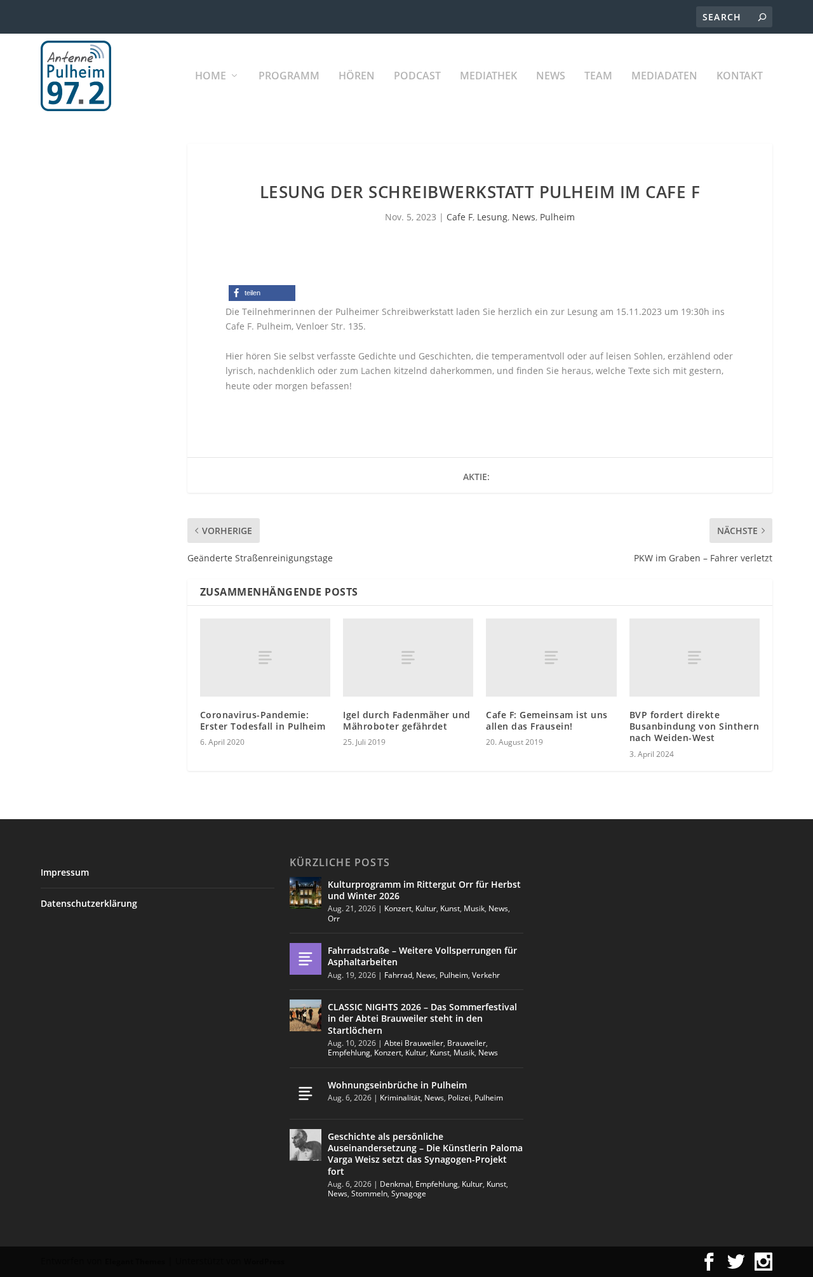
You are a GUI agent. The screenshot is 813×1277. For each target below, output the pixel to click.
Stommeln (369, 1193)
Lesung (492, 217)
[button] (262, 293)
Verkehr (486, 975)
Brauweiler (466, 1043)
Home (210, 76)
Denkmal (396, 1184)
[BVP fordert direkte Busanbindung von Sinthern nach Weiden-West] (694, 657)
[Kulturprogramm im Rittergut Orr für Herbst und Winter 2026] (305, 893)
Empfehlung (349, 1052)
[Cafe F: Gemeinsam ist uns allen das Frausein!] (551, 657)
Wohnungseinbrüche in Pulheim (397, 1085)
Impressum (65, 872)
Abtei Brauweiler (413, 1043)
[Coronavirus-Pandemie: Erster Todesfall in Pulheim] (265, 657)
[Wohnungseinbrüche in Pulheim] (305, 1093)
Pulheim (557, 217)
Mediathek (488, 76)
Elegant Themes (135, 1261)
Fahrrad (398, 975)
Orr (334, 918)
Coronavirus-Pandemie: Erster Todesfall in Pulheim (263, 720)
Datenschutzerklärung (89, 903)
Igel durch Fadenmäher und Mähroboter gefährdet (407, 720)
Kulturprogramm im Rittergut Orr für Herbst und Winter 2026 (424, 890)
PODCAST (417, 76)
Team (598, 76)
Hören (357, 76)
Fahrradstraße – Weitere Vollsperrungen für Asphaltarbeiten (422, 956)
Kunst (450, 908)
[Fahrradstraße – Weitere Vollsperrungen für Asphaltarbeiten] (305, 959)
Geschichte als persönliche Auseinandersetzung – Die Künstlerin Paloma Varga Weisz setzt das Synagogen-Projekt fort (425, 1153)
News (550, 76)
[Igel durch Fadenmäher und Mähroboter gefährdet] (408, 657)
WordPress (264, 1261)
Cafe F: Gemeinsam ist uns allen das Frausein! (547, 720)
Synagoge (408, 1193)
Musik (474, 908)
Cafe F (460, 217)
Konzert (398, 908)
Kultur (425, 908)
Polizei (459, 1097)
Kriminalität (400, 1097)
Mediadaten (664, 76)
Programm (289, 76)
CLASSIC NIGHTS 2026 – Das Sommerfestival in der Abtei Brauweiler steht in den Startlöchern (422, 1018)
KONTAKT (739, 76)
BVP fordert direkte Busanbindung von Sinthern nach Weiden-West (694, 726)
